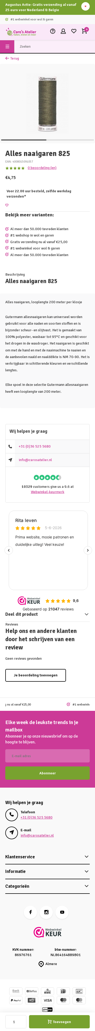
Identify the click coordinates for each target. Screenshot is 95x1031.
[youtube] (62, 912)
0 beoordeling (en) (42, 168)
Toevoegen (62, 1022)
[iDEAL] (63, 992)
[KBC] (47, 992)
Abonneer (47, 773)
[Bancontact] (79, 992)
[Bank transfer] (15, 992)
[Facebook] (30, 912)
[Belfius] (31, 992)
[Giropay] (47, 1010)
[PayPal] (15, 1001)
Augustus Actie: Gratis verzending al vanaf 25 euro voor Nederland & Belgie (40, 7)
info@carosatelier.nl (35, 460)
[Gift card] (31, 1001)
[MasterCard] (79, 1001)
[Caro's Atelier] (21, 32)
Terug (14, 58)
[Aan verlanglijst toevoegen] (6, 205)
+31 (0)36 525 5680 (35, 446)
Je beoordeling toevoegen (36, 675)
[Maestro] (63, 1001)
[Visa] (47, 1001)
